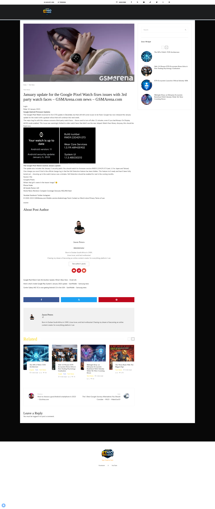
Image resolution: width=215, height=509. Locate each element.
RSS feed (68, 191)
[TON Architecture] (36, 357)
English (32, 370)
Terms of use (100, 198)
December (68, 115)
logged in (36, 416)
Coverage (50, 191)
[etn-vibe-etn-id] (93, 357)
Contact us (76, 198)
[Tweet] (79, 299)
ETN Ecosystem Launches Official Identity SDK (171, 81)
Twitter (40, 195)
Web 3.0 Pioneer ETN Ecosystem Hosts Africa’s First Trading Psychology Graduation (67, 368)
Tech (36, 370)
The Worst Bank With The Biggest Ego (124, 366)
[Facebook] (131, 2)
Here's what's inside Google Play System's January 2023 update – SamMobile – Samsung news (56, 284)
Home (25, 191)
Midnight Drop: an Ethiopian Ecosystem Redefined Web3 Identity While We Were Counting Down (96, 369)
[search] (185, 30)
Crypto (60, 374)
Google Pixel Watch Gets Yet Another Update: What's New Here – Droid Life (49, 280)
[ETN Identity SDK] (146, 85)
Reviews (36, 191)
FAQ (62, 191)
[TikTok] (150, 2)
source (25, 203)
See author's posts (79, 264)
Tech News (26, 90)
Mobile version (52, 198)
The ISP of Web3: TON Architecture (38, 366)
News (30, 191)
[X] (137, 2)
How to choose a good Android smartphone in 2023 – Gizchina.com (57, 396)
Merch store (84, 198)
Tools (69, 198)
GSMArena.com (40, 198)
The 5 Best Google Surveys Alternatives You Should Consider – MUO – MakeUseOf (101, 396)
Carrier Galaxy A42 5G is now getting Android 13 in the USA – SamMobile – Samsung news (54, 287)
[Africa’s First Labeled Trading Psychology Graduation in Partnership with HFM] (64, 357)
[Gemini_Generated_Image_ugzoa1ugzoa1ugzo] (121, 357)
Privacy (92, 198)
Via (31, 177)
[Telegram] (156, 2)
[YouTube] (144, 2)
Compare (43, 191)
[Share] (41, 299)
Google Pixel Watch (34, 115)
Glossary (57, 191)
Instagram (46, 195)
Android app (62, 198)
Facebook (33, 195)
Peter (25, 109)
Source (25, 177)
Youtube (26, 195)
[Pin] (116, 299)
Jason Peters (79, 242)
